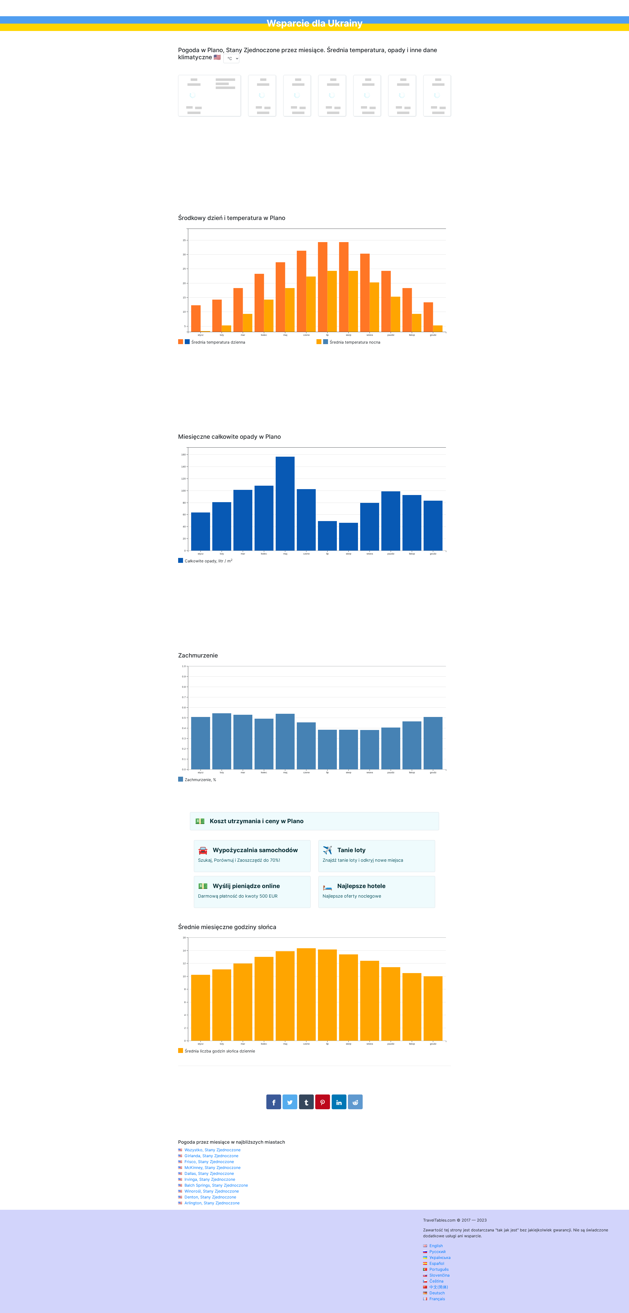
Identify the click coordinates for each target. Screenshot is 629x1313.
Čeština (435, 1281)
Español (436, 1263)
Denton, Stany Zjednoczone (210, 1197)
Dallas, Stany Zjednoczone (209, 1173)
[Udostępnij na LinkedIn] (339, 1101)
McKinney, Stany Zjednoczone (213, 1167)
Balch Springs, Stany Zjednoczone (216, 1185)
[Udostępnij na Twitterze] (290, 1101)
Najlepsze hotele (361, 886)
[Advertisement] (314, 172)
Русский (437, 1251)
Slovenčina (439, 1275)
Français (436, 1298)
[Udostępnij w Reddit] (355, 1101)
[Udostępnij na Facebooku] (273, 1101)
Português (438, 1269)
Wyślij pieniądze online (246, 886)
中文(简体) (438, 1286)
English (435, 1245)
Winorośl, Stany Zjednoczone (212, 1191)
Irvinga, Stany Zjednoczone (210, 1179)
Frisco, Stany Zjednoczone (209, 1161)
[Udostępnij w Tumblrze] (306, 1101)
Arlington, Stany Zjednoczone (212, 1202)
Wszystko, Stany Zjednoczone (213, 1149)
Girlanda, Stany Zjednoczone (211, 1155)
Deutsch (436, 1292)
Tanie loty (351, 850)
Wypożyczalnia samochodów (255, 850)
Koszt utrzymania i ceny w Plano (257, 821)
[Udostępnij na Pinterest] (322, 1101)
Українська (439, 1257)
